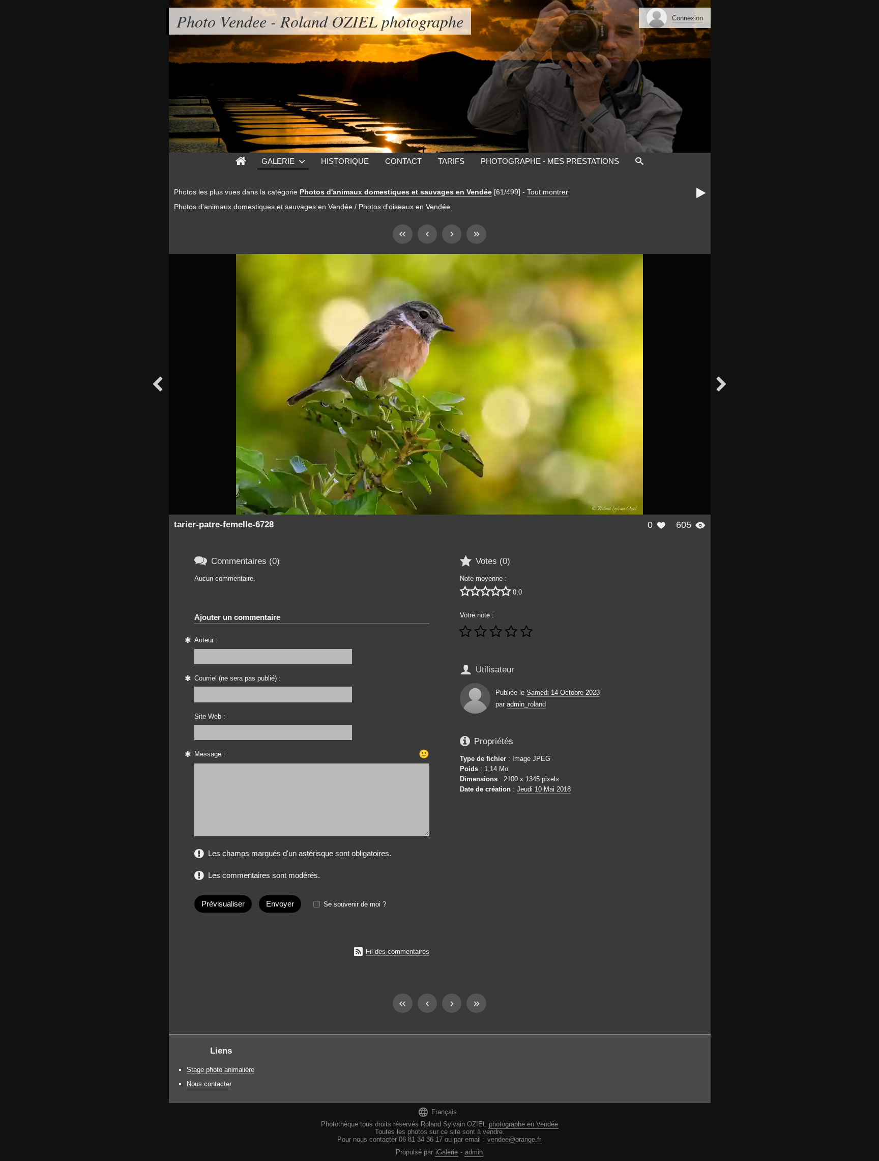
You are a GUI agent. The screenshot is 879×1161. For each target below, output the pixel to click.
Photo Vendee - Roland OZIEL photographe (320, 21)
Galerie (278, 161)
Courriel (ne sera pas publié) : (237, 678)
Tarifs (451, 161)
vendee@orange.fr (514, 1139)
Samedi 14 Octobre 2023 (563, 692)
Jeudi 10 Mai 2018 (544, 789)
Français (437, 1112)
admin (474, 1152)
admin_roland (526, 704)
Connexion (687, 18)
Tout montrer (547, 192)
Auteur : (206, 640)
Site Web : (209, 716)
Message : (209, 754)
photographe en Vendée (523, 1124)
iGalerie (446, 1152)
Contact (403, 161)
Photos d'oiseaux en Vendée (404, 207)
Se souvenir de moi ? (355, 904)
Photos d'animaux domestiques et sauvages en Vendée (396, 192)
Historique (345, 161)
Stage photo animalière (220, 1069)
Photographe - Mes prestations (550, 161)
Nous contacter (209, 1084)
